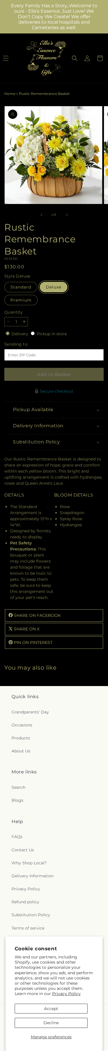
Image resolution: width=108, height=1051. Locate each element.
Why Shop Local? (29, 862)
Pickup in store (52, 333)
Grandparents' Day (30, 712)
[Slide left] (41, 215)
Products (21, 738)
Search (18, 787)
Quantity (13, 312)
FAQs (17, 836)
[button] (74, 58)
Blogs (17, 800)
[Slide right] (66, 215)
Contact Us (23, 850)
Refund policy (25, 901)
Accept (51, 1008)
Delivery (20, 333)
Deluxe (53, 287)
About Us (21, 751)
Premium (21, 300)
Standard (20, 287)
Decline (51, 1022)
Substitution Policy (31, 914)
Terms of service (28, 928)
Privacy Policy (66, 993)
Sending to (24, 344)
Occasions (22, 725)
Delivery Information (33, 875)
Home (9, 93)
